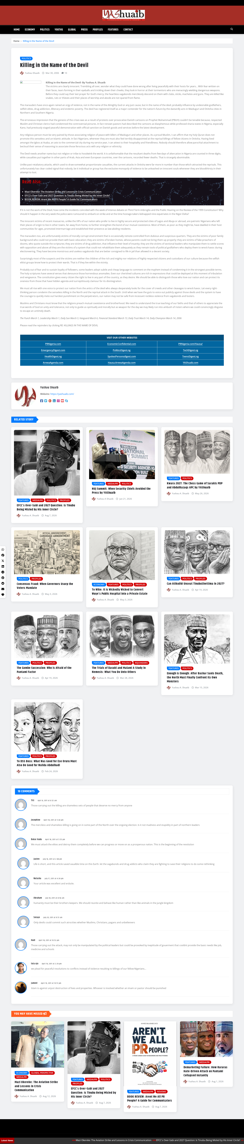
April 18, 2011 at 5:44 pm (54, 820)
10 (66, 73)
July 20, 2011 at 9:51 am (52, 917)
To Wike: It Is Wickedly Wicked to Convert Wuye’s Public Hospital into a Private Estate (120, 591)
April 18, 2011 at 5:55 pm (55, 839)
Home (17, 30)
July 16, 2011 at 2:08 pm (52, 859)
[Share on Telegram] (3, 572)
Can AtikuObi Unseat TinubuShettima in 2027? (196, 583)
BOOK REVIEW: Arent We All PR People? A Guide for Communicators (61, 199)
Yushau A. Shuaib (30, 515)
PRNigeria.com (53, 343)
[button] (3, 594)
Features (113, 30)
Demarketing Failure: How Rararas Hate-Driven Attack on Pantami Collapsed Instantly (205, 1071)
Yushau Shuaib (32, 73)
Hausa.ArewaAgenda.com (122, 362)
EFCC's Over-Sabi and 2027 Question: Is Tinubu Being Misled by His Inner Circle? (161, 1140)
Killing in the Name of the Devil (38, 40)
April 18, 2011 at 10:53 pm (49, 940)
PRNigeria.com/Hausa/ (190, 343)
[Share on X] (3, 561)
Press (84, 30)
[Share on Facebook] (3, 555)
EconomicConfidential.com (121, 343)
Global (72, 30)
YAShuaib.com (190, 362)
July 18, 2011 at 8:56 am (54, 898)
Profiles (98, 30)
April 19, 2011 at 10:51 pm (51, 983)
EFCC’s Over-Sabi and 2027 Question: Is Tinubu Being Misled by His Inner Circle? (67, 195)
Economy (30, 30)
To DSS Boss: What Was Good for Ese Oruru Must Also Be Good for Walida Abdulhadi (47, 763)
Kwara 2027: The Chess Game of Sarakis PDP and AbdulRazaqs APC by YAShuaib (195, 485)
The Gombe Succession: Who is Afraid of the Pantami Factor (44, 670)
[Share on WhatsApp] (3, 549)
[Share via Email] (3, 589)
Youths (59, 30)
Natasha (37, 878)
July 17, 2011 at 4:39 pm (54, 878)
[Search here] (232, 29)
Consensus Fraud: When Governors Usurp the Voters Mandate (45, 586)
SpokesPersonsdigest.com (122, 356)
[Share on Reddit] (3, 583)
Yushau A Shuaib (105, 498)
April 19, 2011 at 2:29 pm (52, 963)
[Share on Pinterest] (3, 577)
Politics (45, 30)
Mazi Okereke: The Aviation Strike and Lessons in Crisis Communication (63, 191)
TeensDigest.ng (190, 356)
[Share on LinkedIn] (3, 566)
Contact (128, 30)
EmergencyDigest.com (53, 350)
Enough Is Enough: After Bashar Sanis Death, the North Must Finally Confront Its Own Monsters (195, 677)
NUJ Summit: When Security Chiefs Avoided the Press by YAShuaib (121, 490)
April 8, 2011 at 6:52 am (47, 800)
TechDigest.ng (190, 350)
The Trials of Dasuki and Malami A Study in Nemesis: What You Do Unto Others (119, 670)
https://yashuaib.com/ (62, 393)
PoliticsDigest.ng (121, 350)
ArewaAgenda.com (53, 362)
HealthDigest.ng (53, 356)
